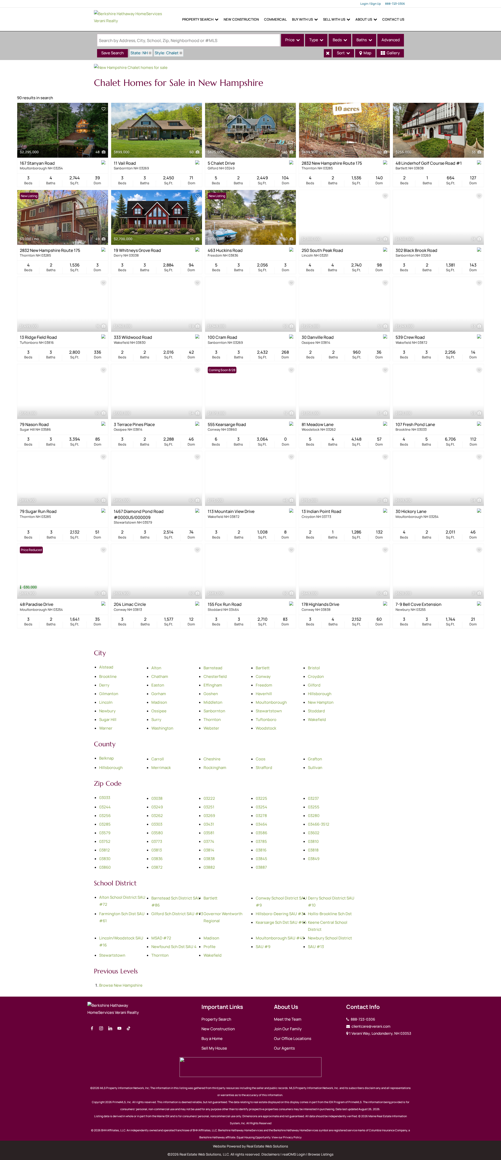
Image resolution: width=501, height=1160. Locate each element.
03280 (313, 815)
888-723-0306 (395, 3)
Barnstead (213, 668)
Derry (104, 685)
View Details (62, 130)
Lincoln (105, 702)
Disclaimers (270, 1154)
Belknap (106, 758)
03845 (261, 858)
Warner (105, 728)
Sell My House (214, 1048)
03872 (157, 867)
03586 (261, 833)
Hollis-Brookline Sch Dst (330, 913)
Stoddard (316, 711)
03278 (261, 815)
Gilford (314, 685)
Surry (156, 719)
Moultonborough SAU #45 (280, 938)
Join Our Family (288, 1029)
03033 (104, 797)
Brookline (108, 676)
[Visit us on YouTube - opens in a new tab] (119, 1028)
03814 (209, 850)
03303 (156, 824)
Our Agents (284, 1048)
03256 (105, 815)
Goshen (211, 693)
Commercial (275, 19)
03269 (209, 815)
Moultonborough (271, 702)
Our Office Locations (292, 1038)
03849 (313, 858)
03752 (104, 841)
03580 (157, 833)
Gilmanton (108, 693)
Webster (211, 728)
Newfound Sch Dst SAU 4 (173, 946)
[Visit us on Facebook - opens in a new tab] (92, 1028)
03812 (104, 850)
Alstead (106, 667)
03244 (105, 807)
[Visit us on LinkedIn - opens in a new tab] (110, 1028)
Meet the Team (287, 1019)
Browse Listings (320, 1154)
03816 (261, 850)
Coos (260, 759)
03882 (209, 867)
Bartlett (263, 668)
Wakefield (317, 719)
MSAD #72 (161, 938)
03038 (157, 798)
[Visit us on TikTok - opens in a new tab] (128, 1028)
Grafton (315, 759)
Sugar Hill (107, 719)
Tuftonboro (266, 719)
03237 (313, 798)
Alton (156, 668)
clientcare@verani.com (370, 1026)
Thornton (212, 719)
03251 (209, 807)
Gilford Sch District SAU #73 (177, 913)
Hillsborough (319, 693)
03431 (209, 824)
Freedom (264, 685)
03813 (156, 850)
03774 (209, 841)
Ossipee (158, 711)
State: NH (139, 53)
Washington (162, 728)
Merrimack (161, 767)
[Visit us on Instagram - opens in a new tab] (101, 1028)
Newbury (107, 711)
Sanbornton (214, 711)
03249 (157, 807)
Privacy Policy (292, 1137)
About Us (363, 19)
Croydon (316, 676)
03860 (105, 867)
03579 (104, 833)
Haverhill (264, 693)
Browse (120, 985)
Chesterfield (215, 676)
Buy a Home (212, 1038)
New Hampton (320, 702)
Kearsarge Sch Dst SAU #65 (281, 922)
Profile (210, 946)
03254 (261, 807)
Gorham (158, 693)
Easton (157, 685)
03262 (157, 815)
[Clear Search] (328, 53)
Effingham (213, 685)
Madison (159, 702)
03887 (261, 867)
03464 (261, 824)
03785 (261, 841)
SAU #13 (316, 946)
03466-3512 (318, 824)
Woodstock (266, 728)
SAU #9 (263, 946)
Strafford (264, 767)
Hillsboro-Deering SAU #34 (281, 913)
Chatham (159, 676)
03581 (209, 833)
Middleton (213, 702)
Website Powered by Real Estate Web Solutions (250, 1146)
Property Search (197, 19)
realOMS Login (294, 1154)
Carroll (157, 759)
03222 (209, 798)
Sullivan (315, 767)
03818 (313, 850)
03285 (105, 824)
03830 (104, 858)
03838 (209, 858)
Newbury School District (330, 938)
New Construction (241, 19)
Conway (263, 676)
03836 (157, 858)
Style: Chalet (166, 53)
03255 (313, 807)
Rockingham (215, 767)
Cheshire (212, 759)
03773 (156, 841)
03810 (313, 841)
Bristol (314, 668)
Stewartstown (269, 711)
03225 (261, 798)
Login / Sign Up (370, 3)
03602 (313, 833)
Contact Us (393, 19)
